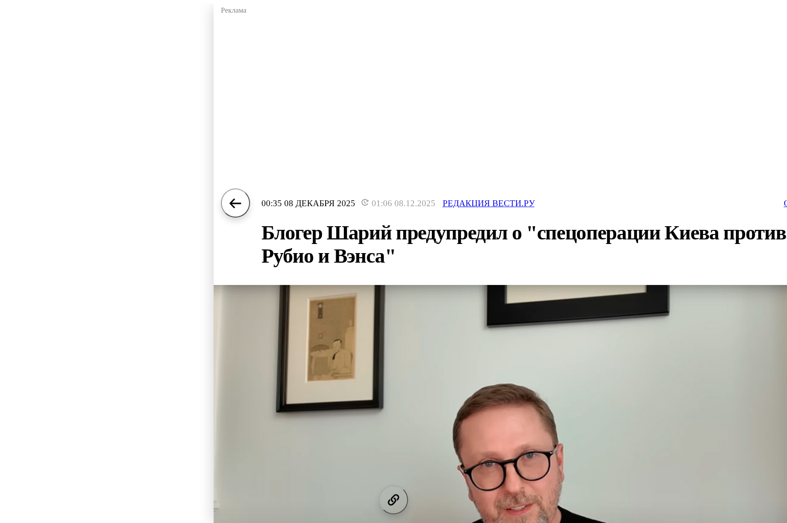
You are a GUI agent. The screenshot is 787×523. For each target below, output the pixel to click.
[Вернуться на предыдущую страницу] (235, 203)
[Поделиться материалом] (393, 499)
